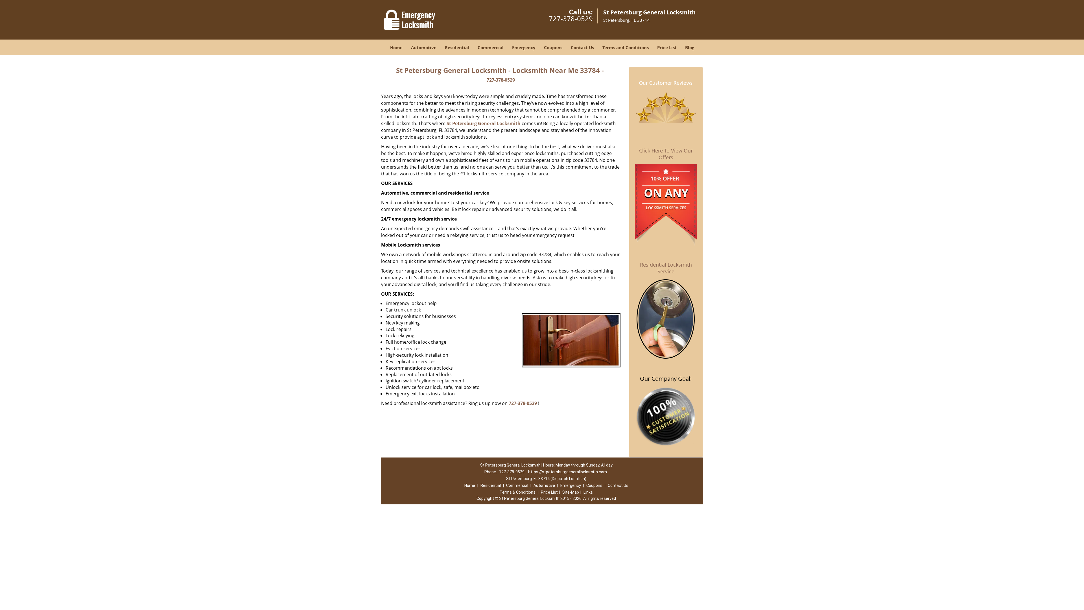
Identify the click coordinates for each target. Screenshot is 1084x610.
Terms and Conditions (625, 47)
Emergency (524, 47)
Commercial (491, 47)
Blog (689, 47)
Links (588, 492)
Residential (457, 47)
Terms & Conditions (518, 492)
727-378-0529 (571, 18)
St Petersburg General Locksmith (484, 123)
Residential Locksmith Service (666, 268)
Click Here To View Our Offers (666, 154)
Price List (667, 47)
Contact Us (582, 47)
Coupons (553, 47)
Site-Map (570, 492)
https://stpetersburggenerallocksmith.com (567, 472)
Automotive (423, 47)
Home (396, 47)
